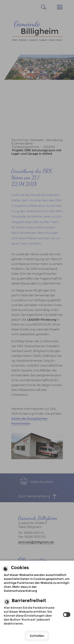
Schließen (37, 636)
